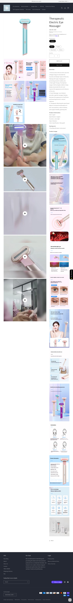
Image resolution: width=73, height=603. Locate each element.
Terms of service (51, 563)
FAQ (4, 573)
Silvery (61, 50)
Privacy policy (51, 558)
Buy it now (59, 65)
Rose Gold (53, 50)
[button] (25, 6)
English (52, 41)
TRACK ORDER (7, 568)
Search (5, 561)
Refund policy (17, 599)
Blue (52, 46)
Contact (5, 566)
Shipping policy (38, 599)
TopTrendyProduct (9, 599)
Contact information (46, 599)
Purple (58, 46)
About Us (6, 563)
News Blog (6, 558)
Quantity (51, 53)
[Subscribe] (27, 582)
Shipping (51, 31)
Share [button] (52, 540)
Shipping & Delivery (8, 571)
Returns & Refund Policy (53, 561)
